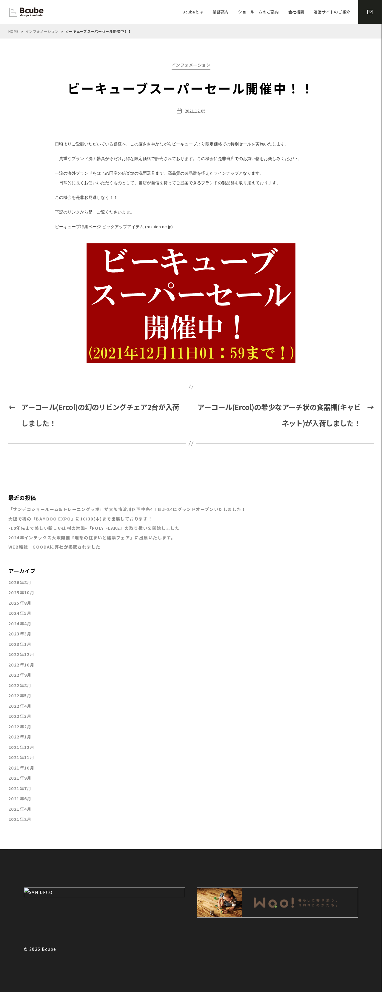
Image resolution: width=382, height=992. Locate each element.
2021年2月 (20, 819)
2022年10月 (21, 665)
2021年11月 (21, 757)
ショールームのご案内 (258, 12)
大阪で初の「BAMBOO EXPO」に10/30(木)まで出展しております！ (80, 519)
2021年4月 (20, 809)
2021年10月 (21, 768)
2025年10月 (21, 592)
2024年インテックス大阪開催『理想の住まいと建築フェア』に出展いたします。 (91, 537)
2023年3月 (20, 634)
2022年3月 (20, 716)
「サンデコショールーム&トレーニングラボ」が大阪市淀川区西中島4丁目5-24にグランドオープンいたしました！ (127, 509)
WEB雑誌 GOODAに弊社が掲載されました (54, 547)
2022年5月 (20, 695)
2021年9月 (20, 778)
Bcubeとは (193, 12)
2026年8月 (20, 582)
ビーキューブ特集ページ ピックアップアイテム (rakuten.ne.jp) (114, 226)
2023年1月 (20, 644)
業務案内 (220, 12)
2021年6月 (20, 798)
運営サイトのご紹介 (332, 12)
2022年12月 (21, 654)
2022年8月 (20, 685)
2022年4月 (20, 706)
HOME (13, 31)
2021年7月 (20, 788)
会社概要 (296, 12)
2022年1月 (20, 737)
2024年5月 (20, 613)
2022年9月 (20, 675)
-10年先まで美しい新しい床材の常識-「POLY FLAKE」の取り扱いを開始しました (94, 528)
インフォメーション (41, 31)
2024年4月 (20, 623)
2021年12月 (21, 747)
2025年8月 (20, 603)
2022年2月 (20, 727)
